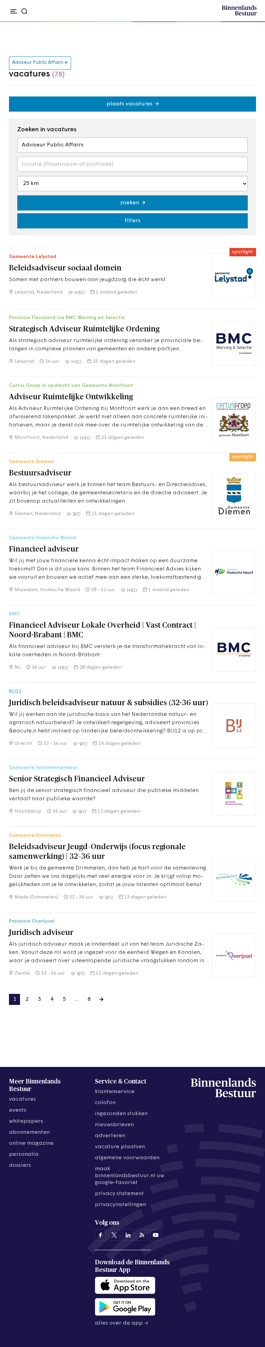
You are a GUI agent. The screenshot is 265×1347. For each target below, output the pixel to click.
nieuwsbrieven (114, 1125)
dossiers (20, 1165)
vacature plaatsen (120, 1147)
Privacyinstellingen (120, 1204)
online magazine (31, 1143)
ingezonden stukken (121, 1114)
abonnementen (29, 1132)
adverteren (110, 1136)
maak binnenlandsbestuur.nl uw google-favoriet (129, 1175)
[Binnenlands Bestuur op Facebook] (100, 1235)
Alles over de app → (121, 1323)
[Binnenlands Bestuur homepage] (239, 14)
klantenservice (115, 1091)
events (17, 1110)
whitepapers (26, 1121)
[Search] (249, 22)
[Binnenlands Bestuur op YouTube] (155, 1235)
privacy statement (119, 1193)
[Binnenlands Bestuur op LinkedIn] (128, 1235)
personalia (24, 1154)
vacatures (22, 1099)
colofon (105, 1103)
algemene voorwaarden (127, 1158)
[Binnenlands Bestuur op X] (114, 1235)
